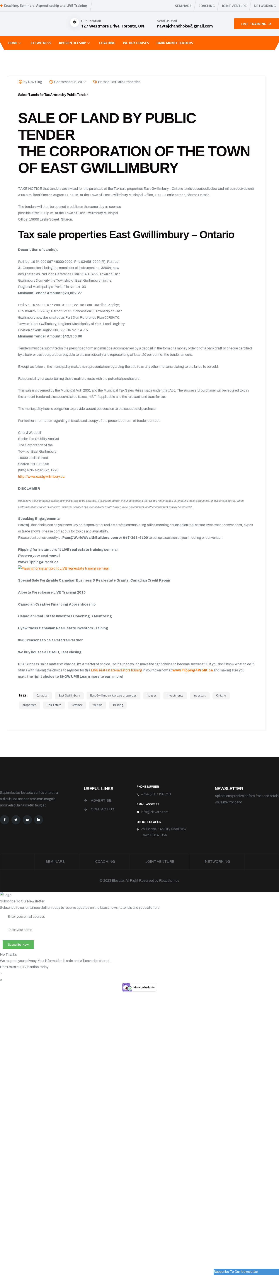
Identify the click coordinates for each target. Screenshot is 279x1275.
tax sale (97, 704)
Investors (200, 695)
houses (152, 695)
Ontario (221, 695)
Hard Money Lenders (175, 42)
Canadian (42, 695)
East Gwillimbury (69, 695)
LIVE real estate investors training (116, 670)
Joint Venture (234, 5)
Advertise (101, 800)
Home (13, 42)
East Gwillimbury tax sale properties (113, 695)
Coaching (207, 5)
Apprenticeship (72, 42)
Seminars (183, 5)
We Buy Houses (136, 42)
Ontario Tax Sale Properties (119, 82)
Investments (175, 695)
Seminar (76, 704)
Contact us (102, 809)
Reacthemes (169, 880)
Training (118, 704)
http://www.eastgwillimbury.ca (41, 476)
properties (29, 704)
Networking (265, 5)
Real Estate (54, 704)
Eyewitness (41, 42)
